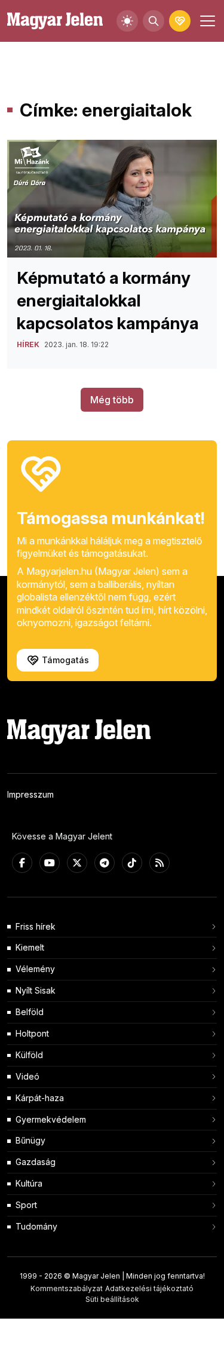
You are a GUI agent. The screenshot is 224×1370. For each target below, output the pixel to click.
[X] (77, 863)
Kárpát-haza (40, 1098)
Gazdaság (36, 1162)
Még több (112, 400)
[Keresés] (153, 21)
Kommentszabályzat (66, 1288)
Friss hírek (36, 926)
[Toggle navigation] (206, 21)
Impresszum (30, 794)
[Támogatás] (180, 21)
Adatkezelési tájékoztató (149, 1288)
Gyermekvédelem (51, 1119)
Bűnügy (30, 1140)
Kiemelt (30, 947)
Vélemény (35, 969)
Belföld (30, 1012)
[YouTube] (49, 863)
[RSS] (159, 863)
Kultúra (29, 1183)
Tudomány (36, 1226)
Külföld (29, 1055)
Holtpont (32, 1033)
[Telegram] (104, 863)
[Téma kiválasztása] (127, 21)
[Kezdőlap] (55, 21)
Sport (26, 1205)
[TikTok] (132, 863)
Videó (27, 1076)
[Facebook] (22, 863)
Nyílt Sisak (36, 990)
